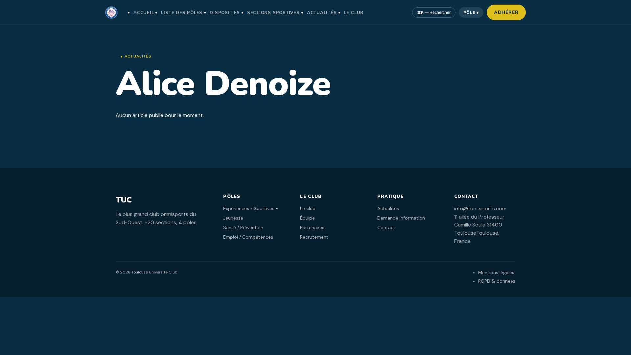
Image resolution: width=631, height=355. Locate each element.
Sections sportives (273, 13)
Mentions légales (496, 272)
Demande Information (401, 218)
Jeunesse (233, 218)
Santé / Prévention (243, 227)
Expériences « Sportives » (250, 208)
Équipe (307, 218)
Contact (386, 227)
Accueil (143, 13)
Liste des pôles (181, 13)
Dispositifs (225, 13)
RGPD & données (496, 281)
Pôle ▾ (471, 12)
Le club (353, 13)
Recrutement (314, 237)
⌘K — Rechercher (434, 12)
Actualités (322, 13)
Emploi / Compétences (248, 237)
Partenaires (312, 227)
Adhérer (506, 12)
